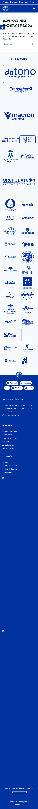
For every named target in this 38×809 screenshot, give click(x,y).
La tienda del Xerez (9, 431)
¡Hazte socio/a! (8, 435)
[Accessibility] (2, 27)
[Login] (30, 8)
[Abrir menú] (34, 8)
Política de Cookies (9, 469)
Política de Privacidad (10, 466)
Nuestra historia (8, 448)
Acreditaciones (8, 445)
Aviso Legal (6, 462)
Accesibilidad (7, 472)
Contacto (5, 442)
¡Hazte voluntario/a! (9, 438)
